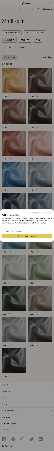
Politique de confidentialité (41, 213)
